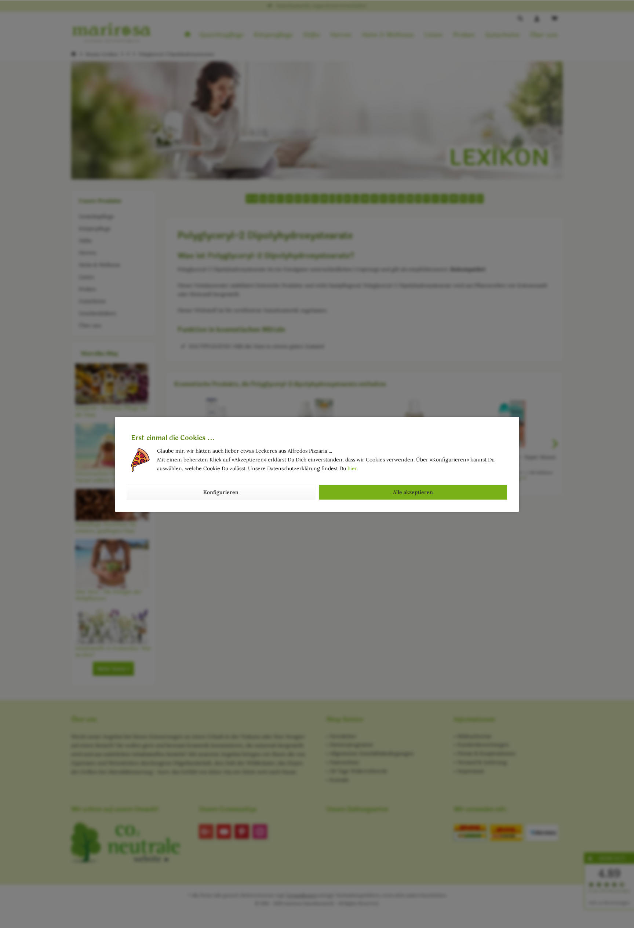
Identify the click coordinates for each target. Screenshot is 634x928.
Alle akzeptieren (413, 492)
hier (352, 468)
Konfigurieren (220, 492)
